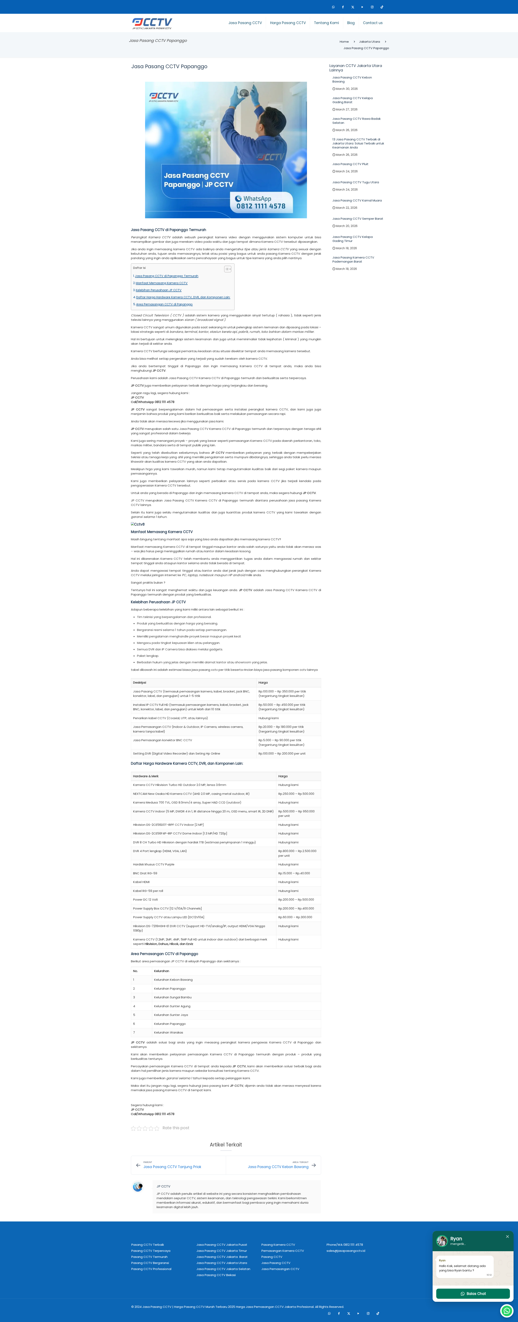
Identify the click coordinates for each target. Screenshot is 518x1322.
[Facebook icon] (343, 6)
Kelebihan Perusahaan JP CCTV (159, 290)
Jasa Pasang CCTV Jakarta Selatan (223, 1269)
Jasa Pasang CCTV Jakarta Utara (221, 1263)
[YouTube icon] (362, 6)
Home (344, 41)
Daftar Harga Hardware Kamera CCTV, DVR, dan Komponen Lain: (183, 297)
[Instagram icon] (372, 6)
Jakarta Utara (369, 41)
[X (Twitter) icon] (352, 6)
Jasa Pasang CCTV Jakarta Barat (222, 1257)
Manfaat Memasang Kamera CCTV (162, 283)
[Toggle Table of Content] (225, 269)
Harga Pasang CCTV (189, 1307)
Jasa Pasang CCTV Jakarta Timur (221, 1251)
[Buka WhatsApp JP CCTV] (507, 1311)
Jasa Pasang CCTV (156, 1307)
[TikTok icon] (381, 6)
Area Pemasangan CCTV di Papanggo (164, 304)
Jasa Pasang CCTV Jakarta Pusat (221, 1244)
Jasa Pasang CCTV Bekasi (216, 1275)
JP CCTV (163, 1186)
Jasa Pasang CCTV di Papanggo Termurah (166, 276)
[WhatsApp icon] (333, 6)
